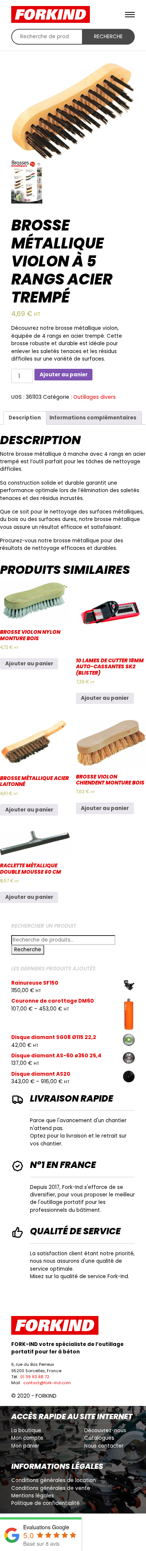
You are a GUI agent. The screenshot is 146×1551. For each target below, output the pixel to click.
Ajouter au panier (64, 374)
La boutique (26, 1430)
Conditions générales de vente (50, 1488)
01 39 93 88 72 (34, 1377)
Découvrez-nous (105, 1430)
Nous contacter (104, 1445)
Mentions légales (32, 1495)
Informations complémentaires (92, 417)
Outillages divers (94, 397)
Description (25, 417)
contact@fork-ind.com (47, 1383)
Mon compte (27, 1438)
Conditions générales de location (53, 1480)
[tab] (24, 418)
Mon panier (25, 1445)
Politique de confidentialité (45, 1503)
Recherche (108, 36)
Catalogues (99, 1438)
